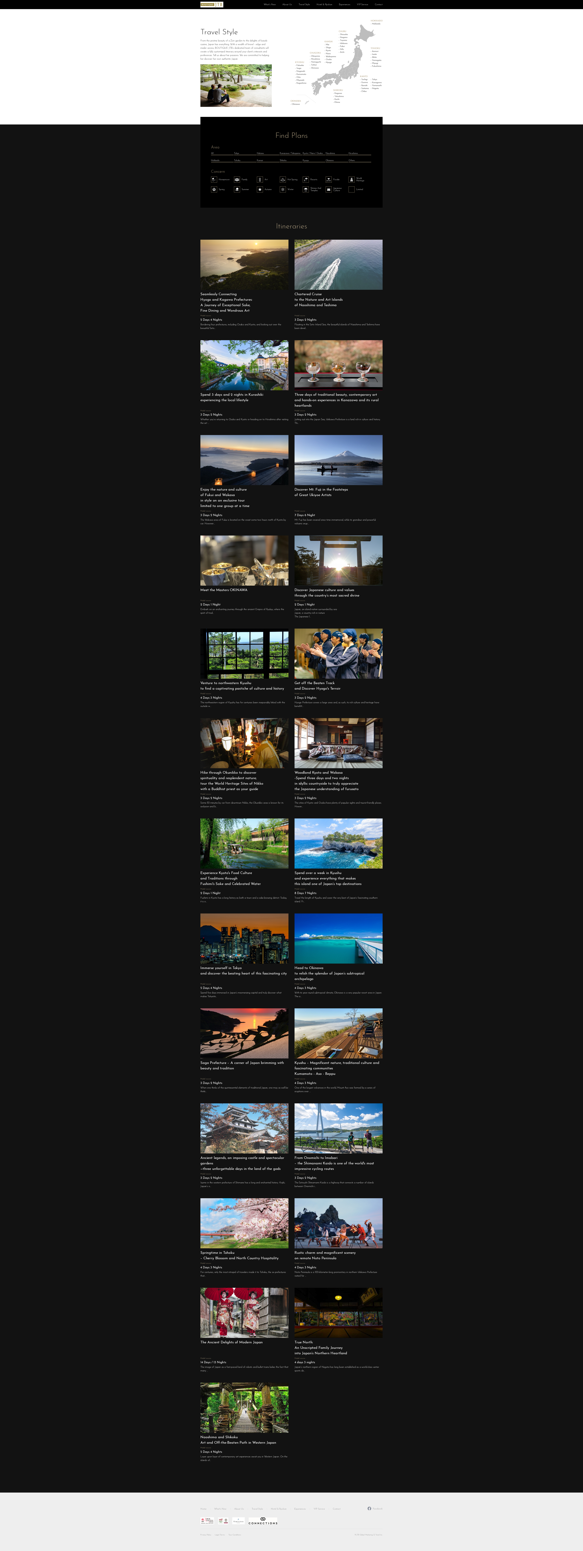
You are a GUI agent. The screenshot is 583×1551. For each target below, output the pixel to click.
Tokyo (236, 153)
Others (352, 160)
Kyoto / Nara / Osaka (313, 153)
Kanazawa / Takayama (290, 153)
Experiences (344, 4)
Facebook (378, 1509)
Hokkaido (215, 160)
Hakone (260, 153)
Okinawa (330, 160)
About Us (287, 4)
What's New (270, 4)
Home (203, 1509)
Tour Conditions (234, 1535)
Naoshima (330, 153)
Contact (379, 4)
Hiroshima (353, 153)
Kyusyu (306, 160)
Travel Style (304, 4)
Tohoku (237, 160)
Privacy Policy (205, 1535)
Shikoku (283, 160)
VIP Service (362, 4)
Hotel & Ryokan (324, 4)
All (212, 153)
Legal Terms (220, 1535)
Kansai (260, 160)
